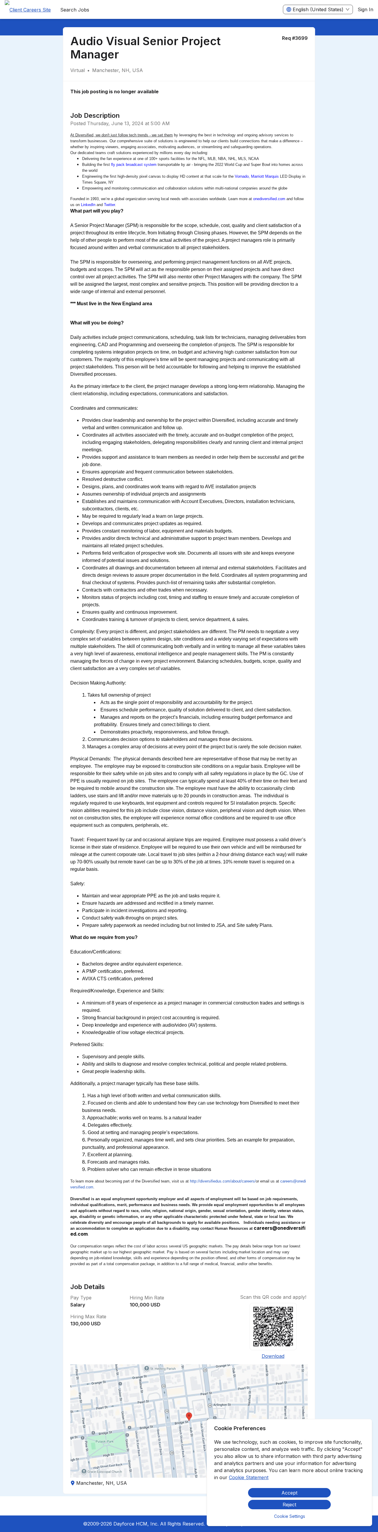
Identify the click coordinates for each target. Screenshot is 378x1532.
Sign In (365, 9)
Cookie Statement (248, 1477)
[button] (188, 1421)
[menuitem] (28, 9)
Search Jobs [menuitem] (74, 10)
